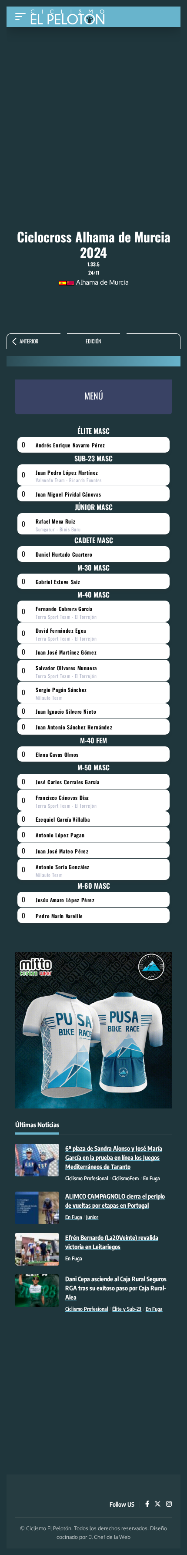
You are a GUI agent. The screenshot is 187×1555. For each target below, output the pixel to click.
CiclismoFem (125, 1178)
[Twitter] (157, 1504)
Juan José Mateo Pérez (62, 851)
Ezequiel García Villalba (63, 819)
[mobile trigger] (22, 17)
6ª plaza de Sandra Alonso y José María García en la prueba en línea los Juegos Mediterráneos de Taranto (113, 1157)
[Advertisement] (93, 92)
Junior (92, 1217)
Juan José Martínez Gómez (66, 652)
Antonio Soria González (63, 866)
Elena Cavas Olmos (57, 754)
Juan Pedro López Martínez (67, 472)
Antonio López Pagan (60, 835)
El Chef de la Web (109, 1537)
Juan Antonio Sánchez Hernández (74, 727)
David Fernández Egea (61, 630)
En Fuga (151, 1178)
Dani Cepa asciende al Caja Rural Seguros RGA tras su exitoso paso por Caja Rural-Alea (116, 1288)
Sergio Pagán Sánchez (61, 689)
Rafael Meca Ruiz (55, 521)
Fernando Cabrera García (64, 608)
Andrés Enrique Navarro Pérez (70, 445)
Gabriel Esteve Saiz (58, 581)
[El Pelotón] (70, 18)
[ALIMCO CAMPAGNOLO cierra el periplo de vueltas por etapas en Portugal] (37, 1208)
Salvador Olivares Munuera (66, 668)
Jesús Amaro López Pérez (65, 899)
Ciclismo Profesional (86, 1178)
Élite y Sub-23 (126, 1309)
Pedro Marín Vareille (59, 916)
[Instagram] (169, 1504)
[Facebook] (147, 1504)
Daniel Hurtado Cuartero (64, 554)
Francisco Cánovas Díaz (62, 797)
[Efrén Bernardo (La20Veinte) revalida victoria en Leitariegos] (37, 1249)
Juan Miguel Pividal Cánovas (68, 494)
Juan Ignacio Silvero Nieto (66, 711)
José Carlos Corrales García (67, 782)
